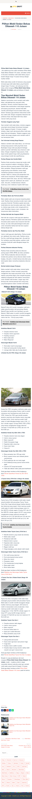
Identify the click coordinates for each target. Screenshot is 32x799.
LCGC (18, 766)
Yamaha (27, 785)
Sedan (18, 738)
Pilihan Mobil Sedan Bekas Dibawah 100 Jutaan (7, 745)
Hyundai (27, 763)
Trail (22, 785)
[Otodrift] (16, 6)
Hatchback (16, 763)
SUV (3, 785)
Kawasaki (9, 766)
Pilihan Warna (25, 779)
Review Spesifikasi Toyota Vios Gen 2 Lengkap (17, 655)
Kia (14, 766)
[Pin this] (7, 710)
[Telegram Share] (10, 710)
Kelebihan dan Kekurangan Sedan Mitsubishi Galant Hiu (19, 725)
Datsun (9, 763)
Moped (22, 773)
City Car (15, 760)
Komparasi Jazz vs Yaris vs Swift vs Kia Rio (25, 745)
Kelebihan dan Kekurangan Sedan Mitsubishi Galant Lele (19, 718)
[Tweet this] (5, 710)
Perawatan (9, 779)
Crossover (21, 760)
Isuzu (3, 766)
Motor (27, 773)
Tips (13, 785)
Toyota (17, 785)
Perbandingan (17, 779)
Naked (24, 776)
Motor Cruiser (5, 776)
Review (8, 782)
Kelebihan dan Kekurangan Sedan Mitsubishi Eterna (19, 731)
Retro (3, 782)
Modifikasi (12, 773)
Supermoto (24, 782)
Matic (3, 769)
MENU (28, 13)
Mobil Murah (14, 738)
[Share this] (2, 710)
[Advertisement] (16, 50)
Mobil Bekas (8, 738)
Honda (22, 763)
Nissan (3, 779)
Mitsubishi (14, 769)
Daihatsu (4, 763)
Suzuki (7, 785)
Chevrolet (9, 760)
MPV (19, 776)
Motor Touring (13, 776)
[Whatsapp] (13, 710)
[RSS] (16, 1)
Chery (3, 760)
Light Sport (24, 766)
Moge (17, 773)
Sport (18, 782)
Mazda (8, 769)
